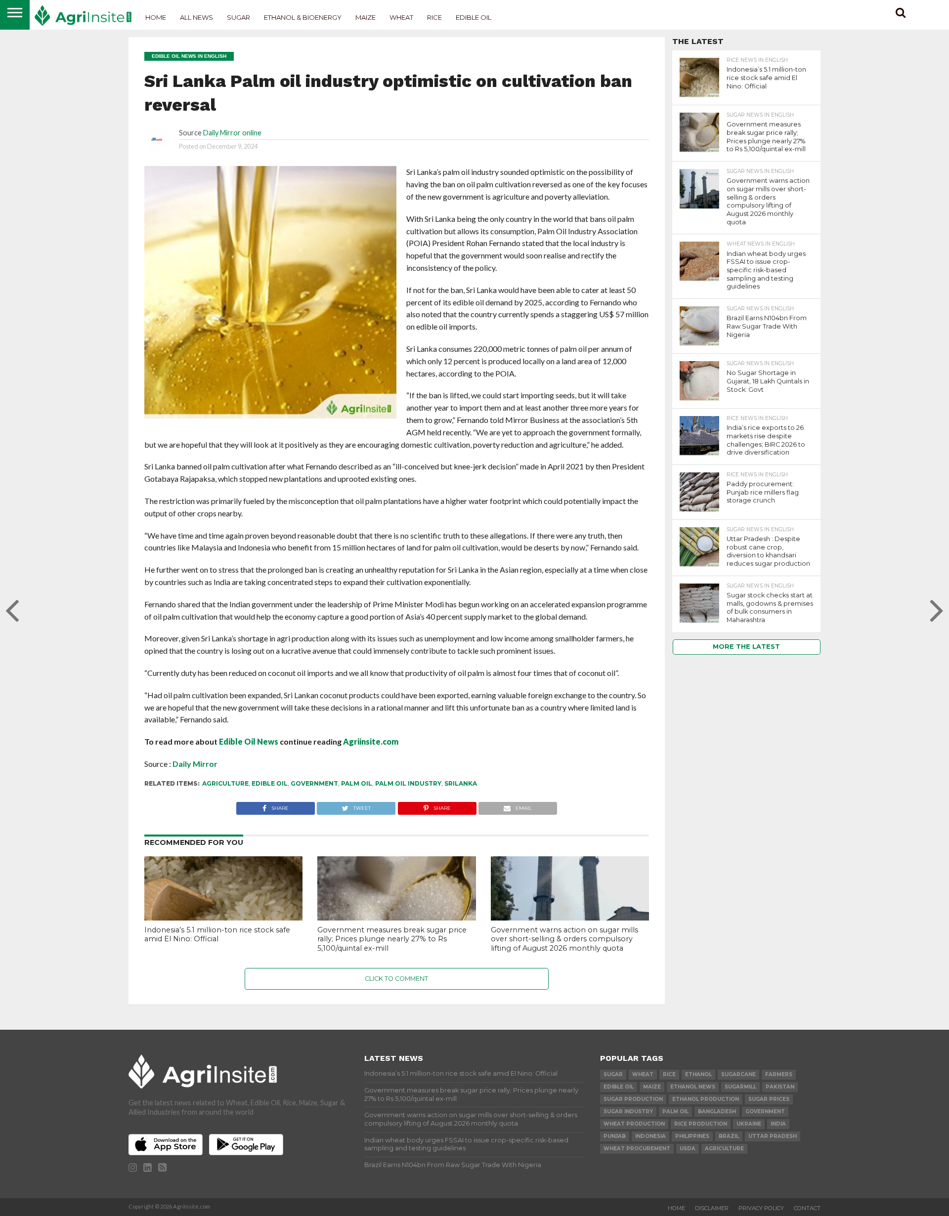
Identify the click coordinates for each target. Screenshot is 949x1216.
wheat (642, 1074)
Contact (807, 1208)
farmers (778, 1074)
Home (155, 17)
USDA (687, 1148)
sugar (613, 1074)
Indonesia (650, 1136)
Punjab (615, 1136)
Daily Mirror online (232, 132)
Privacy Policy (761, 1208)
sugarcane (738, 1074)
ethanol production (705, 1099)
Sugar (238, 17)
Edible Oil (473, 17)
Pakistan (780, 1087)
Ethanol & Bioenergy (303, 17)
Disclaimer (712, 1208)
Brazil (729, 1136)
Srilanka (460, 783)
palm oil (356, 783)
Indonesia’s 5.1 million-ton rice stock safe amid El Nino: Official (217, 934)
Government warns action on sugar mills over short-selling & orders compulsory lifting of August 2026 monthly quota (564, 939)
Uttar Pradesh (772, 1136)
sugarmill (740, 1087)
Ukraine (748, 1124)
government (314, 783)
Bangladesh (717, 1111)
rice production (700, 1124)
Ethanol (698, 1074)
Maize (365, 17)
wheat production (634, 1124)
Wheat (401, 17)
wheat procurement (637, 1148)
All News (196, 17)
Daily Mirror (195, 763)
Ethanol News (692, 1087)
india (778, 1124)
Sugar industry (628, 1111)
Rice (434, 17)
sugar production (633, 1099)
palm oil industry (408, 783)
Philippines (692, 1136)
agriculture (225, 783)
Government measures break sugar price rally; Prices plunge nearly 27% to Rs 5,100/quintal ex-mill (392, 939)
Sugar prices (768, 1099)
